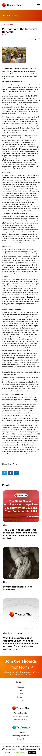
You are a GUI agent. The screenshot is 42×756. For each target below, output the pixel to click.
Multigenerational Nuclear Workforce (17, 588)
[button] (10, 15)
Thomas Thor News (14, 633)
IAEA (3, 74)
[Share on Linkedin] (16, 473)
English (5, 34)
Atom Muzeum (15, 123)
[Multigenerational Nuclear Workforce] (21, 563)
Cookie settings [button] (19, 752)
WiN (33, 72)
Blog (5, 525)
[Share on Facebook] (10, 473)
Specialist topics (8, 24)
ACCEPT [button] (32, 752)
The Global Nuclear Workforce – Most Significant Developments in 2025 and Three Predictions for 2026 (20, 534)
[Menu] (38, 5)
